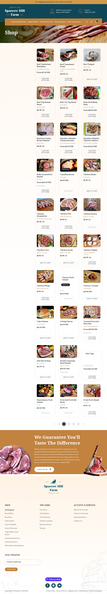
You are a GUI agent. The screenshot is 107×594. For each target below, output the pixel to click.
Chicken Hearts (90, 214)
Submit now (11, 569)
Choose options (45, 79)
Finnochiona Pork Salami (44, 401)
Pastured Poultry (11, 542)
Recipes (42, 528)
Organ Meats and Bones (11, 533)
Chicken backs (89, 174)
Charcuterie (9, 521)
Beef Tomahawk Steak (67, 65)
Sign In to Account (81, 510)
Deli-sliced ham (44, 361)
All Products (9, 510)
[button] (87, 22)
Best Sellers (9, 513)
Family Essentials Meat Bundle (67, 362)
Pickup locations (46, 521)
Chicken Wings (43, 286)
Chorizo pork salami (68, 278)
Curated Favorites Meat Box (91, 322)
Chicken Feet (65, 214)
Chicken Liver (43, 250)
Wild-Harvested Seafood (14, 545)
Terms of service (61, 591)
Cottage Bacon (66, 321)
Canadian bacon (67, 174)
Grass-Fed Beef (10, 524)
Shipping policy (73, 591)
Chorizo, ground (90, 286)
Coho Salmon (42, 321)
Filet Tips (90, 354)
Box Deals (8, 517)
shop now (43, 469)
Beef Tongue (88, 64)
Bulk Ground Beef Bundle (44, 175)
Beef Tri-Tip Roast (68, 102)
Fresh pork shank (91, 400)
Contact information (95, 591)
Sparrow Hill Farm (22, 591)
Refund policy (83, 591)
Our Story (43, 510)
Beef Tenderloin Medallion (44, 65)
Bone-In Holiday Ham (90, 103)
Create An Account (81, 513)
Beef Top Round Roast (43, 103)
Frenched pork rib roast (68, 401)
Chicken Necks (66, 250)
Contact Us (78, 521)
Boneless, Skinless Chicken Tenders (91, 139)
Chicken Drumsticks (42, 215)
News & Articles (46, 524)
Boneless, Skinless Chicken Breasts (68, 139)
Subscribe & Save (80, 517)
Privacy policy (50, 591)
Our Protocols (45, 517)
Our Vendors (44, 513)
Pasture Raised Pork (12, 538)
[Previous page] (54, 424)
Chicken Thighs (90, 250)
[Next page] (83, 424)
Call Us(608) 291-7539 (90, 11)
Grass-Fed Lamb (11, 528)
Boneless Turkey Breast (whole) (44, 139)
